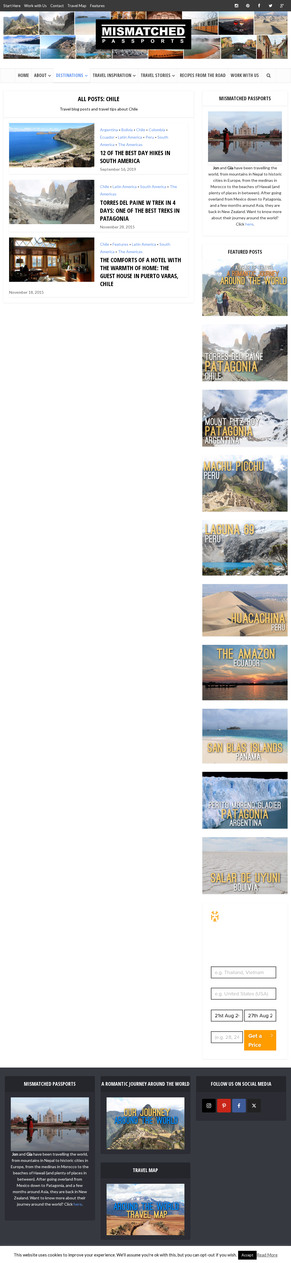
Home (23, 75)
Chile (140, 129)
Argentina (109, 129)
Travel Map (76, 5)
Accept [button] (247, 1255)
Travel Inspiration (112, 75)
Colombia (157, 129)
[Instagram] (209, 1105)
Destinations (69, 75)
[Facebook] (239, 1105)
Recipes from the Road (203, 75)
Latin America (130, 137)
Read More (267, 1254)
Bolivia (127, 129)
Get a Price (255, 1040)
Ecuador (107, 137)
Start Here (11, 5)
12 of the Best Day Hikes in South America (135, 156)
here (249, 224)
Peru (150, 137)
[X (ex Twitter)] (254, 1105)
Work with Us (35, 5)
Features (97, 5)
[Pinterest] (224, 1105)
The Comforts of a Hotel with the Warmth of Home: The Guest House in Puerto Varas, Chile (140, 271)
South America (153, 186)
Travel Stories (156, 75)
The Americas (130, 144)
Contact (57, 5)
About (40, 75)
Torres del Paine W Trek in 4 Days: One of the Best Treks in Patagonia (140, 210)
